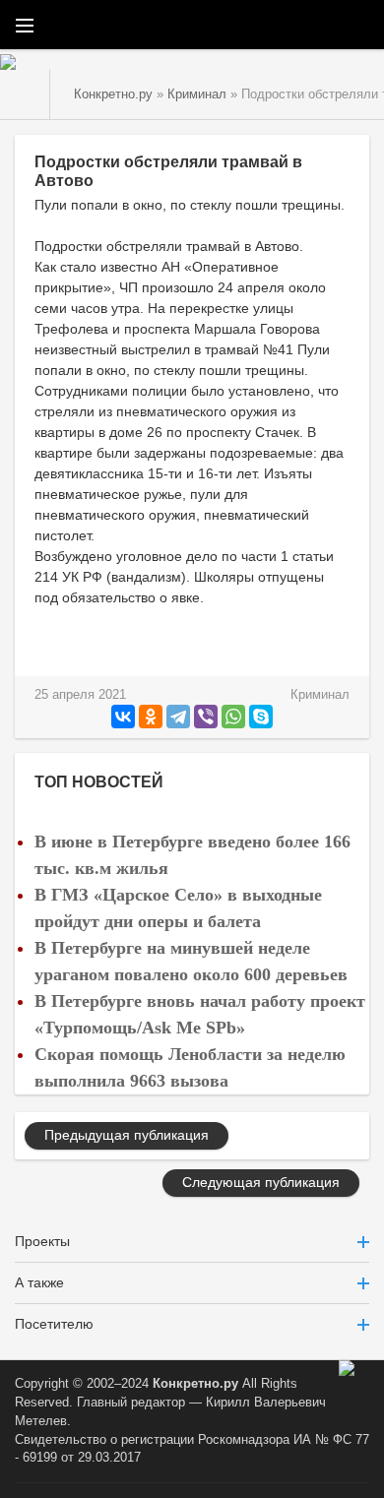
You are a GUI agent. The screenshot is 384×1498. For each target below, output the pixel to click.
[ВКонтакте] (123, 716)
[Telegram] (178, 716)
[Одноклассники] (150, 716)
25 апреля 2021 (80, 695)
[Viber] (206, 716)
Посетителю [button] (54, 1324)
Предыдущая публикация (126, 1135)
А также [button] (39, 1282)
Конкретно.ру (195, 1384)
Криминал (320, 695)
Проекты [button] (42, 1241)
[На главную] (25, 94)
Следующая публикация (261, 1182)
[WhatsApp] (233, 716)
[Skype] (261, 716)
